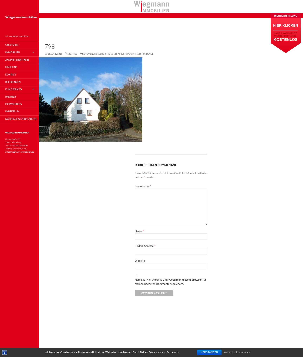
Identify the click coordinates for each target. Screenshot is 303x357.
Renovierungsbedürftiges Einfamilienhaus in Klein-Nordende (117, 54)
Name (139, 231)
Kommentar (143, 186)
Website (140, 260)
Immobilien (12, 52)
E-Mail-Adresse (145, 246)
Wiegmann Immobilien (21, 17)
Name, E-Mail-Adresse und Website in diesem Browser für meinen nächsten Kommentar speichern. (170, 281)
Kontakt (10, 75)
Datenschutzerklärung (21, 119)
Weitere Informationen (237, 352)
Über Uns (11, 67)
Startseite (12, 45)
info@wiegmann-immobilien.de (19, 152)
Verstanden (209, 352)
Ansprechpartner (17, 60)
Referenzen (13, 82)
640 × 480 (72, 54)
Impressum (12, 111)
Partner (10, 97)
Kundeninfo (13, 89)
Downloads (13, 104)
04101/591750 (20, 146)
